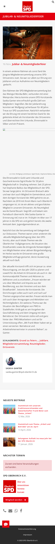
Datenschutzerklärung (27, 529)
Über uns (21, 482)
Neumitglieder (37, 343)
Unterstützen (23, 485)
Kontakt (20, 492)
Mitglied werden (14, 499)
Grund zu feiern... (29, 340)
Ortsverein (9, 347)
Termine (20, 489)
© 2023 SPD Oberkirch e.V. (27, 540)
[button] (53, 2)
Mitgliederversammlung (16, 343)
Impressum (27, 535)
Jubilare (44, 340)
